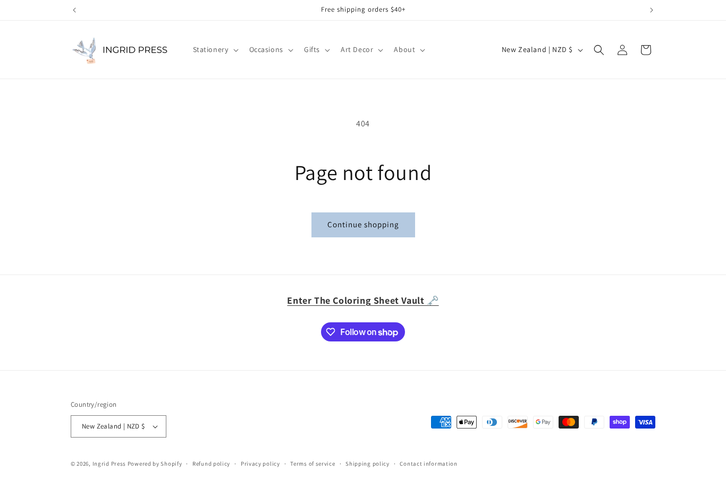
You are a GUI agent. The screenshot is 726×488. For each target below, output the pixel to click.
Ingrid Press (109, 463)
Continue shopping (363, 224)
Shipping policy (367, 463)
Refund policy (211, 463)
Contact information (428, 463)
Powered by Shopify (155, 463)
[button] (215, 49)
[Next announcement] (651, 10)
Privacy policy (260, 463)
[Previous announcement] (74, 10)
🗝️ (362, 300)
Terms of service (312, 463)
